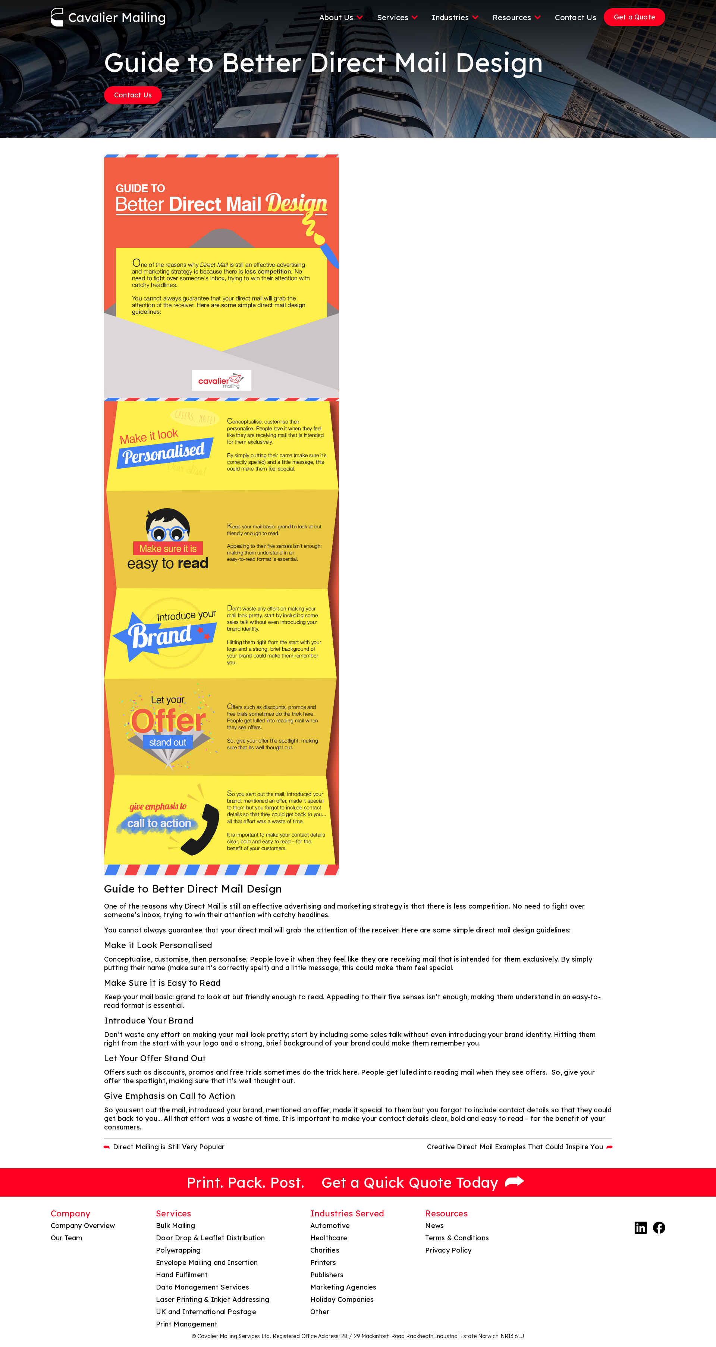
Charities (324, 1250)
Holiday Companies (342, 1299)
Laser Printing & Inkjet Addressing (212, 1299)
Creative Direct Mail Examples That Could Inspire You (515, 1147)
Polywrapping (178, 1250)
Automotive (330, 1225)
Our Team (66, 1238)
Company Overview (83, 1225)
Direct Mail (202, 906)
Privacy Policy (448, 1250)
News (434, 1225)
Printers (323, 1262)
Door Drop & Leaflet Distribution (210, 1238)
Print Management (186, 1324)
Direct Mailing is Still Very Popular (168, 1147)
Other (319, 1311)
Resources (512, 17)
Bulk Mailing (175, 1225)
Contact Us (575, 17)
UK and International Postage (206, 1311)
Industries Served (347, 1213)
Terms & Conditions (457, 1238)
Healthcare (328, 1238)
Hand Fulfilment (182, 1275)
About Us (336, 17)
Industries (450, 17)
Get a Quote (634, 17)
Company (70, 1213)
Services (393, 17)
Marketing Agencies (343, 1287)
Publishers (326, 1275)
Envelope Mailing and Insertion (207, 1262)
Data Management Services (202, 1287)
